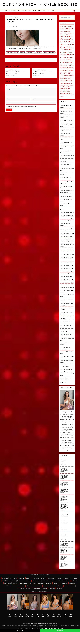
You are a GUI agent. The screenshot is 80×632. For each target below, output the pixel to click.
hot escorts (50, 580)
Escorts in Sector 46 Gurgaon (67, 268)
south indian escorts (37, 585)
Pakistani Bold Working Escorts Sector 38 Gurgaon (64, 529)
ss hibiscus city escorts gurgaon (49, 52)
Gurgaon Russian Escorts (66, 93)
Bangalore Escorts (66, 70)
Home (6, 10)
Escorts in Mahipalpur (65, 31)
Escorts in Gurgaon (68, 38)
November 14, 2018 (9, 26)
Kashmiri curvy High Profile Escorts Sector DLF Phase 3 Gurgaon (64, 491)
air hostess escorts (13, 578)
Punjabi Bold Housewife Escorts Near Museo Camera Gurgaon (64, 565)
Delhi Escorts (63, 52)
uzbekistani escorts (37, 588)
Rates (44, 10)
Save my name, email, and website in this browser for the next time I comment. (21, 106)
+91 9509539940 (20, 630)
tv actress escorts (21, 588)
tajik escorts (60, 585)
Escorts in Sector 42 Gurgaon (67, 257)
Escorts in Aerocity (36, 628)
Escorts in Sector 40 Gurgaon (67, 254)
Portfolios (35, 10)
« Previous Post (10, 60)
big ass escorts (21, 578)
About (30, 10)
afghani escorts (5, 578)
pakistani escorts (72, 583)
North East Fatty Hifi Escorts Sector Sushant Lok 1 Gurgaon (64, 558)
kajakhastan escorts (23, 583)
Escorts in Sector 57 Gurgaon (67, 287)
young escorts (59, 588)
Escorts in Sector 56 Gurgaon (67, 284)
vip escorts (45, 588)
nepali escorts (38, 52)
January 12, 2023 (63, 510)
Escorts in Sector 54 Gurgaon (67, 279)
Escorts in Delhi (63, 26)
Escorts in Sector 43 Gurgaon (67, 260)
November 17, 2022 (36, 75)
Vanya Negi (55, 623)
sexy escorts (22, 585)
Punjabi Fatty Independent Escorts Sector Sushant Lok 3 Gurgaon (63, 461)
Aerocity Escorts (12, 10)
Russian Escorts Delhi (65, 65)
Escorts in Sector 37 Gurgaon (67, 241)
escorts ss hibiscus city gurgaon (12, 52)
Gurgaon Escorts (33, 623)
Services (40, 10)
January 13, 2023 (63, 464)
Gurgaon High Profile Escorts (40, 4)
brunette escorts (36, 578)
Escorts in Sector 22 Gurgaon (67, 218)
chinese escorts (58, 578)
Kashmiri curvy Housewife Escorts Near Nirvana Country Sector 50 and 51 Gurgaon (64, 506)
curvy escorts (75, 578)
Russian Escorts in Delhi (22, 10)
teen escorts (72, 585)
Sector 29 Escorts (68, 73)
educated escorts (5, 580)
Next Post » (53, 60)
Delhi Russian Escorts (65, 57)
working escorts (52, 588)
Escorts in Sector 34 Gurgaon (67, 239)
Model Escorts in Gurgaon (66, 86)
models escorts (48, 583)
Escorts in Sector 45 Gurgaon (67, 265)
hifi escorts (34, 580)
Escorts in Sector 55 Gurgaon (67, 282)
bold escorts (28, 578)
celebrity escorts (51, 578)
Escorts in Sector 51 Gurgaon (67, 273)
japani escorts (15, 583)
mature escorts (40, 583)
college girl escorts (67, 578)
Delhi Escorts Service (69, 51)
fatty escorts (22, 52)
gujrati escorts (27, 580)
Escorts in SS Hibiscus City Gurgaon (12, 17)
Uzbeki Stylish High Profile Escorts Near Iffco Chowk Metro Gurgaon (64, 516)
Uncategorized (63, 382)
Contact (49, 10)
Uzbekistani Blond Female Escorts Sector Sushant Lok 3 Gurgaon (64, 484)
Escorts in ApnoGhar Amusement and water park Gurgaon (66, 111)
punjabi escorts (7, 585)
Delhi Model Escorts (67, 56)
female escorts (19, 580)
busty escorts (43, 578)
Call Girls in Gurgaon (65, 44)
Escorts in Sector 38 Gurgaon (67, 249)
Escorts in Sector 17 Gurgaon (67, 215)
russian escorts (15, 585)
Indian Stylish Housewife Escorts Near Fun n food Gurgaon (64, 523)
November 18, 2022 (9, 75)
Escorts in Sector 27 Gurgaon (67, 228)
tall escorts (66, 585)
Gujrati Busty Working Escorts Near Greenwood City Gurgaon (63, 551)
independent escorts (66, 580)
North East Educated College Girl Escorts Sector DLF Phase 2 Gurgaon (64, 536)
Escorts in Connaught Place (66, 30)
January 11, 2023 (63, 539)
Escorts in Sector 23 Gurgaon (67, 220)
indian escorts (74, 580)
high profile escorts (30, 52)
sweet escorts (53, 585)
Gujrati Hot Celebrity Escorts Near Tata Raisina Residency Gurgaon (64, 477)
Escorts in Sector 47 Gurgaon (67, 271)
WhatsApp (60, 630)
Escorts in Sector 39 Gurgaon (67, 251)
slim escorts (29, 585)
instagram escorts (7, 583)
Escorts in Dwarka (68, 28)
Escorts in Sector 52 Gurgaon (67, 276)
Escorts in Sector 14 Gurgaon (67, 212)
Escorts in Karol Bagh (65, 33)
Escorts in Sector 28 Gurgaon (67, 230)
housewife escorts (57, 580)
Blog (53, 10)
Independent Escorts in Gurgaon (45, 623)
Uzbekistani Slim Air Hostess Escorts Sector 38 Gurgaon (64, 544)
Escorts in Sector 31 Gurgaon (67, 233)
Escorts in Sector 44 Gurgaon (67, 262)
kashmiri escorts (33, 583)
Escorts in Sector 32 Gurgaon (67, 236)
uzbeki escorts (28, 588)
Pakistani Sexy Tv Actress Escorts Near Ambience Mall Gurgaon (64, 470)
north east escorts (64, 583)
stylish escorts (45, 585)
